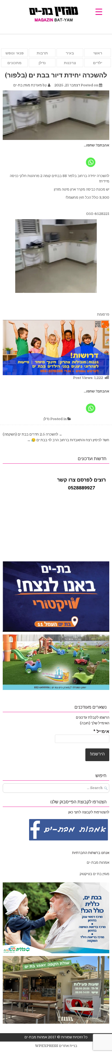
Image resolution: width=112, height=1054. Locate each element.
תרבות (42, 53)
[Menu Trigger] (98, 11)
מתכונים (14, 63)
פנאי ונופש (14, 53)
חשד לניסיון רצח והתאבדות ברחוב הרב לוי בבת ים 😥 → (68, 440)
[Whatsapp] (90, 158)
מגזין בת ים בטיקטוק (94, 874)
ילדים (97, 63)
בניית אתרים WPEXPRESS (56, 1046)
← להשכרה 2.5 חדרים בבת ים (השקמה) (33, 434)
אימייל (101, 731)
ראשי (97, 53)
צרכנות (70, 63)
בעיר (70, 53)
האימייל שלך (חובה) (94, 723)
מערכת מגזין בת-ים (27, 85)
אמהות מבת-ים (97, 862)
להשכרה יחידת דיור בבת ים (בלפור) (56, 75)
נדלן (42, 63)
